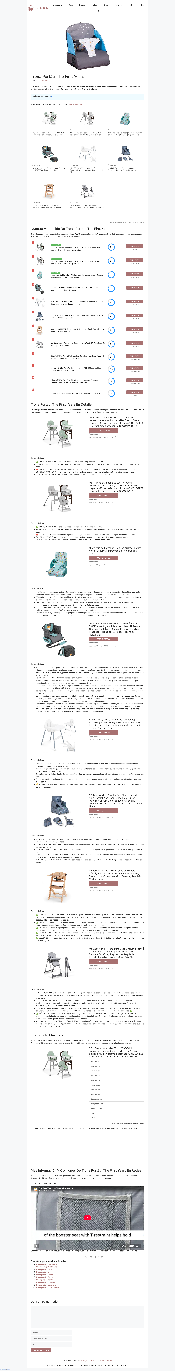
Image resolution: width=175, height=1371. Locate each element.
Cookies (109, 1361)
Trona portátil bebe (44, 1269)
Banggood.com (97, 1099)
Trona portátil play (44, 1272)
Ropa (71, 5)
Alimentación (57, 5)
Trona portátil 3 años (45, 1277)
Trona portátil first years (46, 1264)
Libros (95, 5)
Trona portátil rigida (44, 1280)
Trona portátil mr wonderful (47, 1287)
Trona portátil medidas (45, 1282)
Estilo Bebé (42, 8)
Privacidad (92, 1361)
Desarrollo (118, 5)
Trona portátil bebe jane (46, 1285)
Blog (142, 5)
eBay (93, 1113)
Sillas (106, 5)
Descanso (82, 5)
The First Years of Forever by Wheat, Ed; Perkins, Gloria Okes (76, 393)
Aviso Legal (83, 1361)
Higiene (131, 5)
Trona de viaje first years (46, 1267)
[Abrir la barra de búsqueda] (98, 11)
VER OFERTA (103, 430)
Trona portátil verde (44, 1275)
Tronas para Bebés (75, 104)
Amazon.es (95, 1061)
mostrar (53, 96)
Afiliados (101, 1361)
